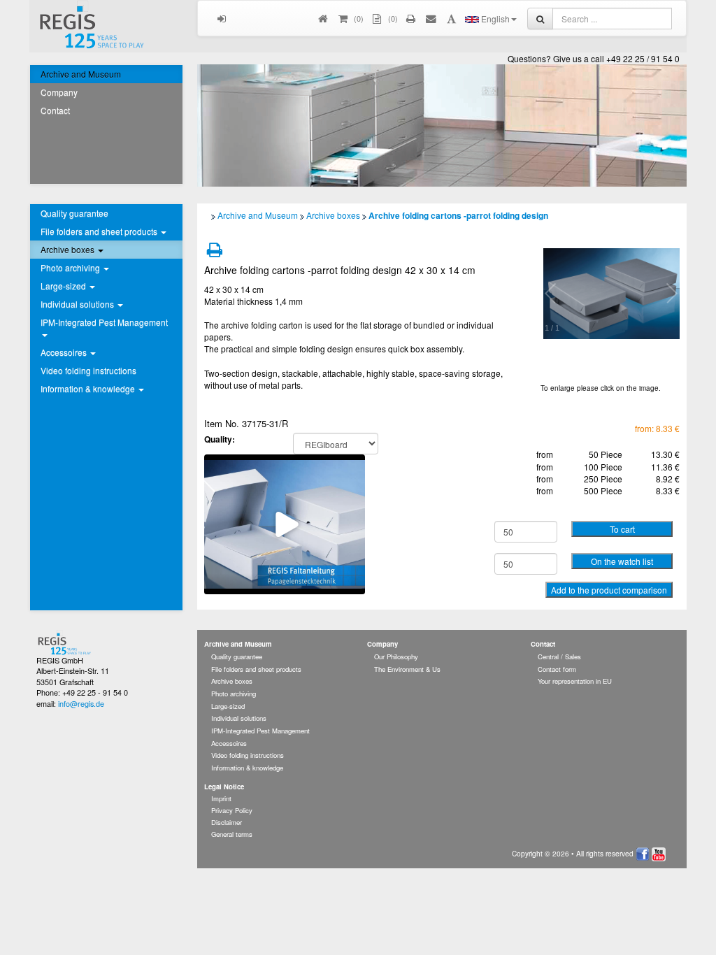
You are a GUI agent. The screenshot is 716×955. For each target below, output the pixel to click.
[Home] (323, 18)
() (358, 18)
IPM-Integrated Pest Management (260, 730)
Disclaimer (226, 822)
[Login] (222, 18)
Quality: (219, 439)
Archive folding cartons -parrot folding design (458, 215)
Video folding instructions (88, 370)
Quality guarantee (74, 213)
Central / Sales (559, 656)
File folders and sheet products (256, 669)
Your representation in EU (575, 681)
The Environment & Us (407, 669)
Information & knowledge (247, 768)
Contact (55, 110)
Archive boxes (333, 215)
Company (59, 92)
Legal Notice (224, 786)
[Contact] (432, 18)
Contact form (557, 669)
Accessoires (229, 743)
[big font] (451, 18)
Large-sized (228, 706)
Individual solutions (238, 718)
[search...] (540, 18)
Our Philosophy (396, 656)
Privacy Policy (231, 810)
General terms (231, 834)
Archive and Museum (81, 74)
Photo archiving (233, 693)
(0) (392, 18)
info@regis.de (81, 703)
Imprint (221, 798)
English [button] (494, 18)
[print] (411, 18)
